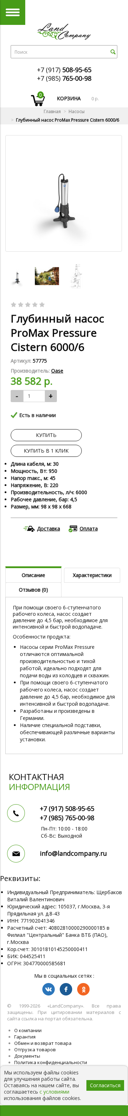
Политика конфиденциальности (50, 1062)
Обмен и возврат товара (42, 1043)
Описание (33, 575)
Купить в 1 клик (46, 450)
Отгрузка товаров (35, 1049)
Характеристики (92, 575)
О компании (28, 1030)
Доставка (48, 528)
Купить (46, 435)
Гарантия (25, 1037)
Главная (52, 111)
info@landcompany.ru (73, 853)
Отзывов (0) (33, 589)
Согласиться (105, 1085)
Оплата (89, 528)
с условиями (54, 1091)
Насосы (77, 111)
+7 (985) (64, 78)
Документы (27, 1056)
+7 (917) (64, 69)
